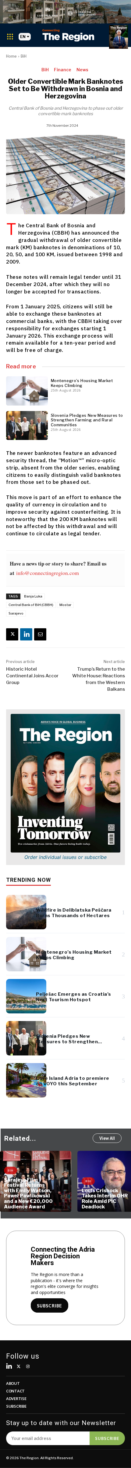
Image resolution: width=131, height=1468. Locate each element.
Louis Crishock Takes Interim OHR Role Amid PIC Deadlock (105, 1199)
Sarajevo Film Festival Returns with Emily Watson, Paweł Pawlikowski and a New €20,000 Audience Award (28, 1193)
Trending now (28, 880)
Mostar (65, 605)
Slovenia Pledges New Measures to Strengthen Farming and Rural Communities (87, 420)
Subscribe (107, 1438)
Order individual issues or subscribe (65, 857)
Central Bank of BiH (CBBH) (31, 605)
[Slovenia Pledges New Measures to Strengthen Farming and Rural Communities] (27, 425)
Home (11, 56)
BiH (24, 56)
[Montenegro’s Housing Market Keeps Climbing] (27, 391)
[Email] (40, 634)
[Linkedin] (26, 634)
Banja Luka (33, 596)
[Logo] (68, 35)
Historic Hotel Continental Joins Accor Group (32, 675)
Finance (62, 69)
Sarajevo (16, 613)
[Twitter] (19, 1366)
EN (23, 36)
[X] (12, 634)
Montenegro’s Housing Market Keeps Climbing (82, 383)
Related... (20, 1138)
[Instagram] (28, 1366)
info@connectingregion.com (47, 572)
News (82, 69)
